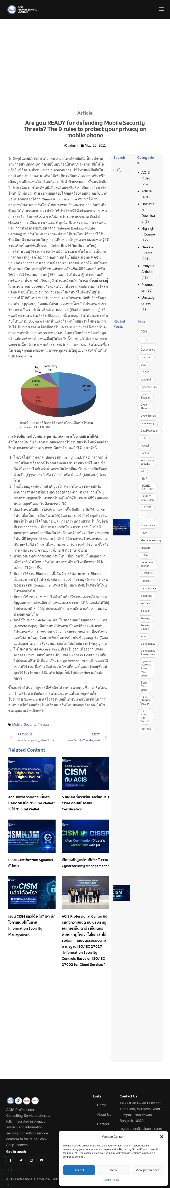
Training (145, 618)
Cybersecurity (149, 387)
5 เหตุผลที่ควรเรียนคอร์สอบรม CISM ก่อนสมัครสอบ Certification (85, 803)
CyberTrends (148, 415)
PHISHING (147, 573)
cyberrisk (146, 379)
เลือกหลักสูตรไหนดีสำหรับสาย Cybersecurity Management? (85, 863)
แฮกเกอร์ (146, 728)
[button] (162, 1137)
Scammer (146, 595)
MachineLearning (151, 540)
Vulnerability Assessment (148, 652)
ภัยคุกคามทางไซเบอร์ (145, 716)
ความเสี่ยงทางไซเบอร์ (146, 700)
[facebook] (10, 1160)
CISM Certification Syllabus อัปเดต (30, 863)
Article (146, 191)
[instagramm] (31, 1160)
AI (142, 339)
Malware (146, 547)
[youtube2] (41, 1160)
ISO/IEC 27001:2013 (147, 498)
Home (101, 1105)
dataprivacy (147, 423)
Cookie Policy (111, 1179)
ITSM (144, 532)
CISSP (145, 372)
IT (142, 514)
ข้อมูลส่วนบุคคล (144, 686)
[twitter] (21, 1160)
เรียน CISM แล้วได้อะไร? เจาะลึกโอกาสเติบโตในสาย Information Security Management (32, 925)
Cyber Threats (145, 406)
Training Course (145, 627)
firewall (145, 445)
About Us (104, 1115)
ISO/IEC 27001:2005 (147, 487)
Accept (79, 1170)
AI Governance (148, 348)
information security (147, 462)
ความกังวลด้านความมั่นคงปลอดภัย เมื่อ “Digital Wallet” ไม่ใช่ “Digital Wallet (31, 803)
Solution (145, 610)
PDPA (144, 555)
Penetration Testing (147, 564)
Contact (103, 1124)
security (145, 603)
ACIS (144, 331)
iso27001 (146, 507)
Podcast (146, 580)
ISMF (144, 478)
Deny (113, 1170)
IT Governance (148, 523)
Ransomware (148, 588)
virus (143, 636)
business (146, 357)
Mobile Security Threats (31, 725)
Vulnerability (148, 643)
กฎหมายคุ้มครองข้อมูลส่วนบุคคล (146, 668)
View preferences (147, 1170)
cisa (143, 364)
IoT (142, 471)
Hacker (145, 453)
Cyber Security (146, 396)
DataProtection (149, 430)
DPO (143, 438)
